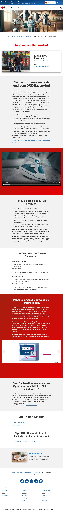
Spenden (56, 8)
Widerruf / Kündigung (46, 490)
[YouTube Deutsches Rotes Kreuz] (27, 481)
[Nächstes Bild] (4, 351)
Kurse (41, 8)
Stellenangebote (25, 498)
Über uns (51, 8)
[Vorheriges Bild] (58, 351)
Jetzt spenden (5, 490)
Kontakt (43, 495)
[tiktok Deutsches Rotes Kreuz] (31, 481)
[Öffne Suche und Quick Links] (61, 8)
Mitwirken (46, 8)
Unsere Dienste (5, 495)
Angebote (36, 8)
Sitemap (43, 503)
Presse (23, 500)
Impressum (44, 498)
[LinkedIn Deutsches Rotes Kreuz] (41, 481)
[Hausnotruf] (19, 457)
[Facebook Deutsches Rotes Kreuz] (22, 481)
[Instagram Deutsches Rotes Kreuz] (36, 481)
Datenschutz (44, 500)
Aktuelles (24, 490)
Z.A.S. (3, 493)
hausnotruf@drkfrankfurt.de (41, 66)
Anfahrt (43, 493)
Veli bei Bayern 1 (16, 425)
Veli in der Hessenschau (18, 422)
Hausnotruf (35, 453)
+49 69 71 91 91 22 (42, 61)
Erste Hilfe (24, 493)
